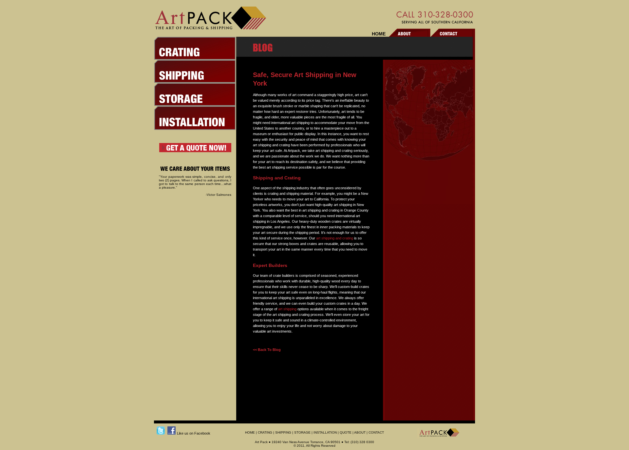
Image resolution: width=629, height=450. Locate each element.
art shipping (287, 309)
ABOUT (360, 432)
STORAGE (302, 432)
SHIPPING (283, 432)
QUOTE (346, 432)
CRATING (265, 432)
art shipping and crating (334, 238)
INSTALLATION (325, 432)
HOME (379, 33)
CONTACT (376, 432)
